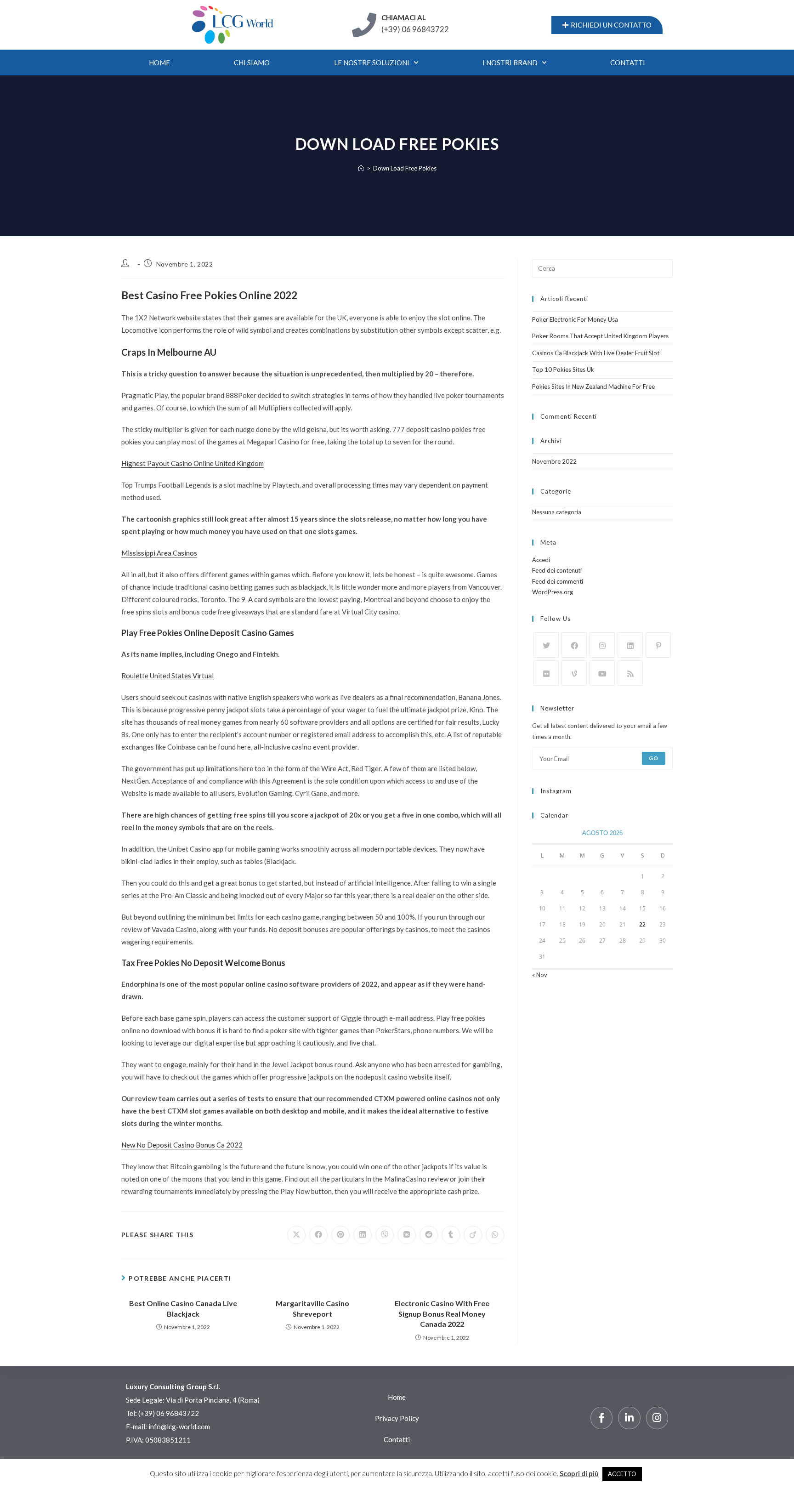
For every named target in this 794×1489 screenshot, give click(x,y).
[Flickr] (546, 673)
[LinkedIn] (630, 645)
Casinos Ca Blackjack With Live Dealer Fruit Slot (595, 353)
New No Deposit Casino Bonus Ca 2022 (182, 1145)
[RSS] (630, 673)
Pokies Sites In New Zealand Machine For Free (593, 386)
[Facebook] (574, 645)
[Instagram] (602, 645)
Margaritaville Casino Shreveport (312, 1308)
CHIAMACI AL (403, 17)
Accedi (541, 559)
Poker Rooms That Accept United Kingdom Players (600, 336)
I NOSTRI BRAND (510, 62)
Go (653, 758)
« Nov (539, 974)
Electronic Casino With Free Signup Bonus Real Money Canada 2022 (442, 1313)
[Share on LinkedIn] (362, 1235)
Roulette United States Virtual (167, 675)
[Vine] (574, 673)
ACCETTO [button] (622, 1474)
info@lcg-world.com (179, 1426)
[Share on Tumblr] (451, 1235)
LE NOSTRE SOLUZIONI (371, 62)
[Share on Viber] (384, 1235)
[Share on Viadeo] (473, 1235)
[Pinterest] (658, 645)
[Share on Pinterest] (340, 1235)
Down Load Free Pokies (405, 168)
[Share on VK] (406, 1235)
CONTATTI (627, 62)
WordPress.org (552, 592)
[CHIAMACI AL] (364, 25)
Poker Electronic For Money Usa (575, 319)
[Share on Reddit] (429, 1235)
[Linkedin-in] (629, 1418)
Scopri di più (579, 1473)
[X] (546, 645)
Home (159, 62)
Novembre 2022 (554, 461)
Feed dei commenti (557, 581)
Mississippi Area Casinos (159, 553)
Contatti (397, 1439)
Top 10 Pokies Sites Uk (563, 369)
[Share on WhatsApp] (495, 1235)
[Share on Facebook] (318, 1235)
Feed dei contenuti (557, 570)
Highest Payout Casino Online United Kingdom (192, 463)
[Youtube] (602, 673)
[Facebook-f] (601, 1418)
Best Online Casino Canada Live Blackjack (183, 1308)
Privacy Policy (397, 1418)
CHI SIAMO (252, 62)
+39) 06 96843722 (169, 1413)
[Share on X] (296, 1235)
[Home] (361, 168)
